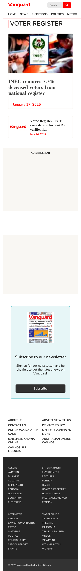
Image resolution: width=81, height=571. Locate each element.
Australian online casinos (56, 440)
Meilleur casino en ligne (56, 432)
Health (46, 485)
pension (47, 502)
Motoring (14, 531)
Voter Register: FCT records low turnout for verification (48, 124)
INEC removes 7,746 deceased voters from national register (32, 87)
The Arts (47, 522)
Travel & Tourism (53, 531)
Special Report (18, 544)
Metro (72, 14)
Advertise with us (56, 420)
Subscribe (41, 388)
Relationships (17, 540)
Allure (12, 467)
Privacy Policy (53, 425)
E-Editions (40, 14)
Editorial (14, 489)
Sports (12, 548)
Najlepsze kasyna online (21, 440)
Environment (50, 472)
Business (13, 476)
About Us (15, 420)
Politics (57, 14)
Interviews (15, 514)
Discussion (15, 493)
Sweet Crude (50, 514)
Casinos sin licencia (17, 449)
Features (48, 476)
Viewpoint (48, 540)
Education (15, 497)
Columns (14, 480)
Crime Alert (15, 485)
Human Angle (51, 493)
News (24, 14)
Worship (47, 548)
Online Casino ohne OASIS (23, 432)
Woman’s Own (51, 544)
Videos (46, 535)
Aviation (13, 472)
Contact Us (17, 425)
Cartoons (48, 527)
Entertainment (51, 467)
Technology (50, 518)
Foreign (47, 480)
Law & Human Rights (21, 522)
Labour (13, 518)
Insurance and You (54, 497)
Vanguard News (19, 5)
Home (12, 14)
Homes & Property (53, 489)
